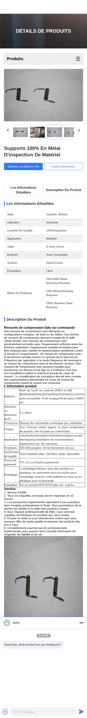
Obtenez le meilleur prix (23, 166)
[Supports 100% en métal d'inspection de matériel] (43, 95)
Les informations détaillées (23, 190)
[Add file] (5, 711)
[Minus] (81, 622)
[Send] (81, 711)
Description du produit (63, 190)
